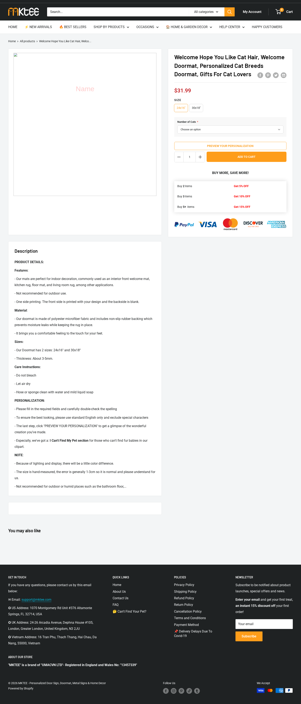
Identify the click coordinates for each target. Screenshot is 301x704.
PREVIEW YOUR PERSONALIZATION (230, 146)
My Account (252, 12)
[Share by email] (283, 75)
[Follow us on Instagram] (174, 691)
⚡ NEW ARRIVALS (38, 27)
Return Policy (183, 605)
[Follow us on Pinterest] (181, 691)
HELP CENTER (229, 27)
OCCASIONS (145, 27)
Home (12, 41)
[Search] (229, 11)
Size (177, 100)
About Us (119, 592)
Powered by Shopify (20, 688)
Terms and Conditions (190, 618)
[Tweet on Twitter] (276, 75)
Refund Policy (184, 598)
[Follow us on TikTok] (189, 691)
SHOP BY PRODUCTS (109, 27)
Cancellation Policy (188, 611)
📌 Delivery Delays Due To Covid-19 (193, 633)
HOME (12, 27)
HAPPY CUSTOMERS (267, 27)
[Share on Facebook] (260, 75)
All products (27, 41)
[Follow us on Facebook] (166, 691)
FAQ (116, 605)
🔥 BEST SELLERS (72, 27)
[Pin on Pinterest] (268, 75)
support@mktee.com (36, 600)
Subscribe (249, 636)
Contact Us (120, 598)
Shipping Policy (185, 592)
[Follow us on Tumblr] (197, 691)
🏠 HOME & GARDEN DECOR (187, 27)
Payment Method (186, 625)
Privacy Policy (184, 585)
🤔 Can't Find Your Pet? (129, 611)
